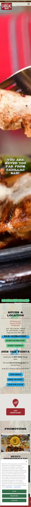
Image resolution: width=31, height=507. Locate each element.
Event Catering (15, 345)
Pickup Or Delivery (15, 340)
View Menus (15, 374)
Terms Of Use (17, 487)
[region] (14, 482)
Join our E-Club (15, 384)
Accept (14, 491)
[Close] (26, 461)
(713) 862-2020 (15, 325)
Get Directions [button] (15, 412)
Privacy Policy (9, 487)
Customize (14, 500)
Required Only (14, 495)
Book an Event (15, 379)
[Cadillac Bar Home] (6, 6)
